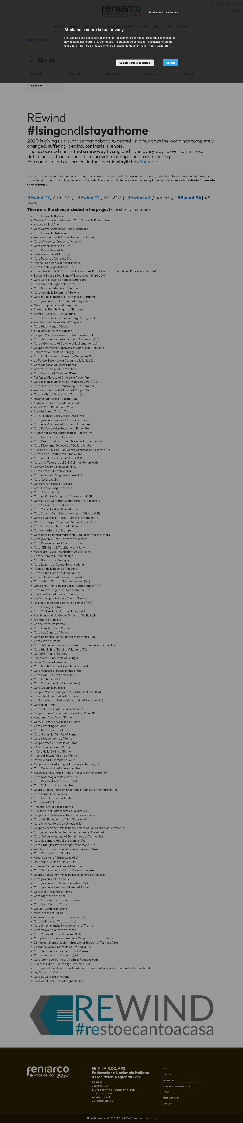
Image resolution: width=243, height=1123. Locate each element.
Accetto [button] (170, 62)
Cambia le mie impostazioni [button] (135, 62)
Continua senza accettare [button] (163, 12)
